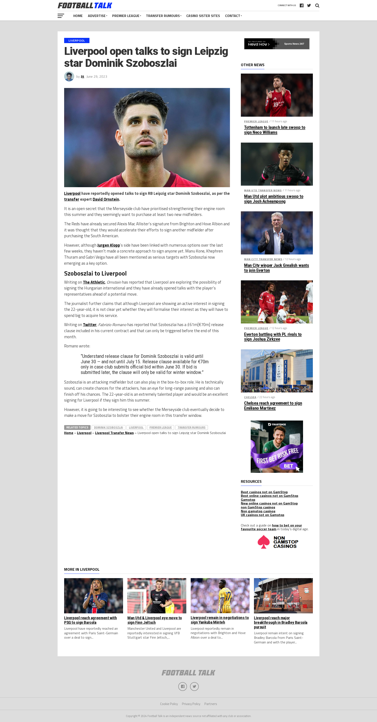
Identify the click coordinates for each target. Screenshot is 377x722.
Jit (82, 76)
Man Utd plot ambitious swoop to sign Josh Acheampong (273, 199)
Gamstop (248, 499)
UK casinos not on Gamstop (262, 514)
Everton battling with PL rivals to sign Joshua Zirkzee (273, 337)
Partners (210, 703)
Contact (232, 15)
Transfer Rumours (163, 15)
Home (78, 15)
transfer (71, 199)
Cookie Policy (169, 703)
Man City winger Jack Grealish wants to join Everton (276, 268)
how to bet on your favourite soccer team (271, 527)
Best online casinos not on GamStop (269, 495)
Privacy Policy (191, 703)
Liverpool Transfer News (114, 432)
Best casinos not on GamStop (264, 492)
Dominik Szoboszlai (108, 427)
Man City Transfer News (263, 259)
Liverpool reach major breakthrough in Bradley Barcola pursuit (280, 622)
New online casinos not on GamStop (269, 503)
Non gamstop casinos (258, 511)
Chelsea (250, 397)
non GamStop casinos (258, 507)
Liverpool (72, 193)
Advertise (97, 15)
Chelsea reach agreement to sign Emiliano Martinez (273, 406)
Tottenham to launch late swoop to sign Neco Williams (274, 130)
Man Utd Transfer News (263, 190)
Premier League (125, 15)
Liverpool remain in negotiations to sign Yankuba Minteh (220, 620)
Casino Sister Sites (203, 15)
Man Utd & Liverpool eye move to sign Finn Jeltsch (154, 620)
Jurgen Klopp (108, 245)
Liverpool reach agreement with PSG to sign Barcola (90, 620)
